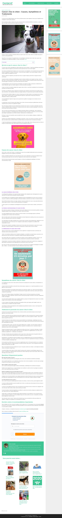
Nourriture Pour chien (41, 3)
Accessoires (56, 3)
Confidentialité (30, 516)
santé (26, 59)
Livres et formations (32, 3)
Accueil (3, 10)
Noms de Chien (49, 3)
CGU (27, 516)
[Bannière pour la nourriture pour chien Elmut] (22, 189)
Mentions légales (35, 516)
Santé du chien (7, 10)
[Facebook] (3, 453)
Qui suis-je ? (30, 515)
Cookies (40, 516)
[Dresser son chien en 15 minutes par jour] (23, 278)
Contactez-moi (34, 515)
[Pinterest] (5, 453)
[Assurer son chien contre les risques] (22, 147)
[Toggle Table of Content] (33, 62)
